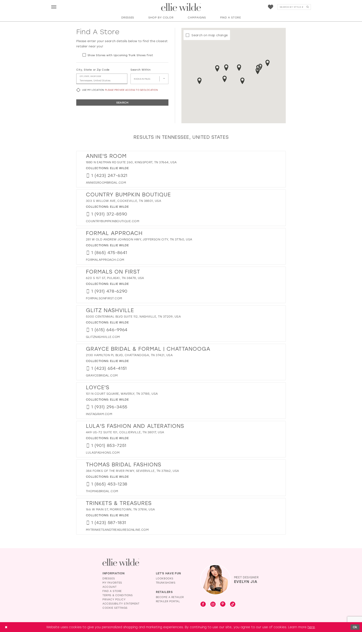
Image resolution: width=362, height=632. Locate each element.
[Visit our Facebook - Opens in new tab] (203, 604)
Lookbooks (164, 578)
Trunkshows (166, 582)
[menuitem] (53, 7)
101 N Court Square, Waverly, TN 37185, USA (122, 394)
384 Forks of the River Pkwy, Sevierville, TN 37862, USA (132, 471)
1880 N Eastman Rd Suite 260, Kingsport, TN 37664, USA (131, 162)
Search (122, 102)
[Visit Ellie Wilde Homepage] (120, 562)
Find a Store (112, 591)
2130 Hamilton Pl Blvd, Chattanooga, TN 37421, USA (129, 355)
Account (109, 586)
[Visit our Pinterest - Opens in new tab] (223, 604)
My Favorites (112, 582)
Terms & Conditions (117, 595)
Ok (355, 627)
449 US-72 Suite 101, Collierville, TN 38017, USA (125, 432)
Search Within (140, 69)
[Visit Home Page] (181, 7)
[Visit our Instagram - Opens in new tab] (213, 604)
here (311, 627)
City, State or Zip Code (93, 69)
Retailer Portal (168, 601)
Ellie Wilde (119, 168)
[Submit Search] (307, 7)
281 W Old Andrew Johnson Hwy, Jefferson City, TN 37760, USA (139, 239)
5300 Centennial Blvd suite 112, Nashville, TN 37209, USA (133, 316)
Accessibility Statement (121, 603)
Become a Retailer (170, 597)
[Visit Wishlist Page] (270, 7)
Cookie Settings (115, 607)
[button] (53, 6)
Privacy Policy (113, 599)
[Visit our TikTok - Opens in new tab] (232, 604)
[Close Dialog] (6, 627)
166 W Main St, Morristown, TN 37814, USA (120, 509)
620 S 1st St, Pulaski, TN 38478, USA (115, 278)
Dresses (108, 578)
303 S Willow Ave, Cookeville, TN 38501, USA (123, 201)
